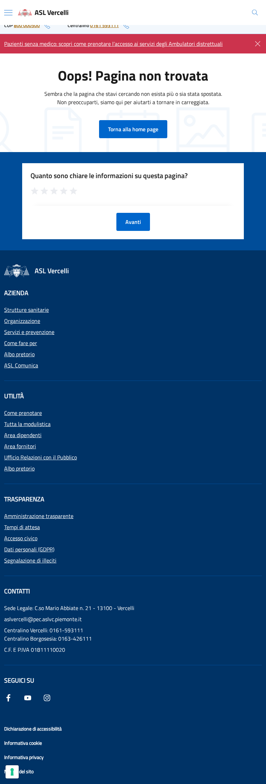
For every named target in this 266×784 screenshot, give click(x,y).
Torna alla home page (133, 129)
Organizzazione (22, 321)
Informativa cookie (23, 743)
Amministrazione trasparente (38, 516)
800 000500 (27, 25)
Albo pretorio (19, 354)
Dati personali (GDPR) (29, 549)
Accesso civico (20, 538)
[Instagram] (47, 697)
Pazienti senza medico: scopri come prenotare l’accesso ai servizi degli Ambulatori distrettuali (113, 44)
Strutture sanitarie (26, 310)
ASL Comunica (21, 365)
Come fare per (20, 343)
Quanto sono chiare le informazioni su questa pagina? (109, 176)
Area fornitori (20, 446)
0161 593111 (104, 25)
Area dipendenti (23, 435)
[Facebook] (8, 697)
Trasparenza (24, 499)
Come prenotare (23, 413)
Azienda (16, 293)
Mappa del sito (19, 771)
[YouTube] (28, 697)
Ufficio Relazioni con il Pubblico (40, 457)
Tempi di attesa (22, 527)
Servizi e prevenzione (29, 332)
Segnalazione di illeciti (30, 560)
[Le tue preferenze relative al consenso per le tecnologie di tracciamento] (12, 771)
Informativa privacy (24, 757)
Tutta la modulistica (27, 424)
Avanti (133, 222)
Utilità (14, 396)
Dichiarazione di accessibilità (33, 728)
